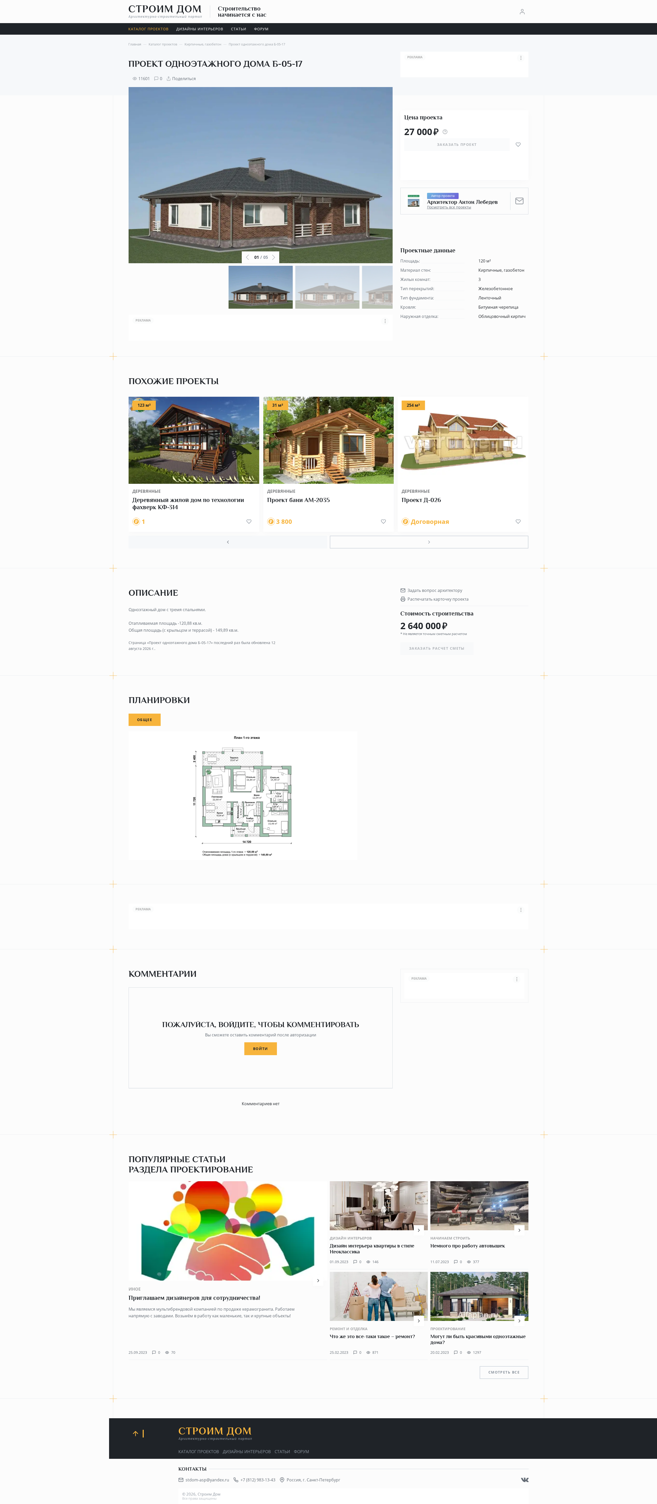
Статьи (282, 1451)
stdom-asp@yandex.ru (207, 1480)
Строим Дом (165, 11)
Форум (301, 1451)
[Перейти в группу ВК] (525, 1480)
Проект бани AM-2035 (298, 500)
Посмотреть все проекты (449, 207)
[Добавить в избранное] (518, 144)
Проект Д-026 (421, 500)
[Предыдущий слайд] (228, 542)
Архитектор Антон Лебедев (462, 202)
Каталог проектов (198, 1451)
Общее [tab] (144, 719)
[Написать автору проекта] (519, 201)
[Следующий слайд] (429, 542)
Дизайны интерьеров (247, 1451)
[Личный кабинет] (522, 11)
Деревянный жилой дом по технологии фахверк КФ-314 (188, 503)
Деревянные (146, 491)
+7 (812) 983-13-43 (257, 1480)
